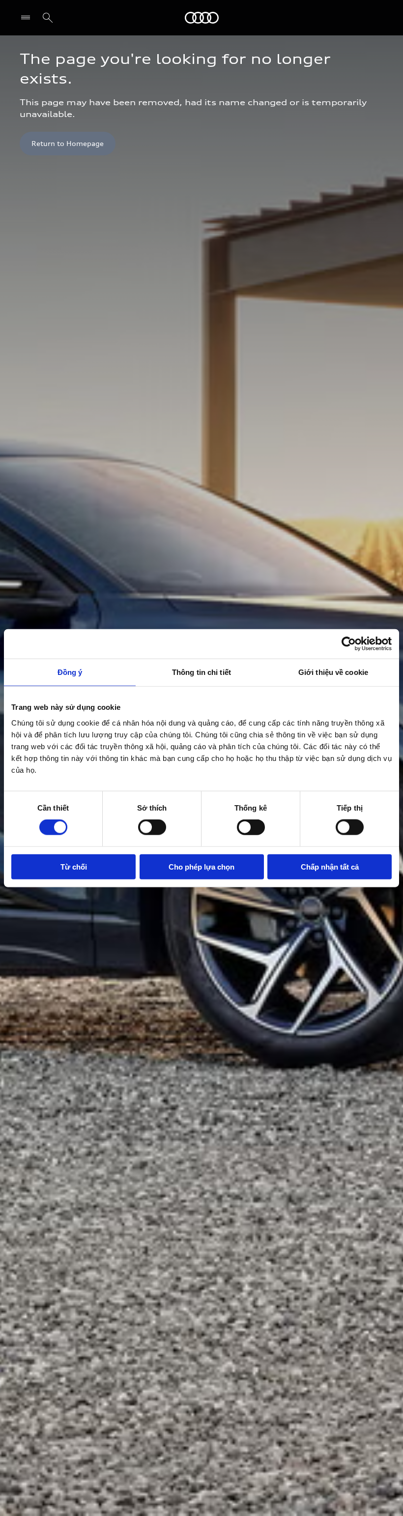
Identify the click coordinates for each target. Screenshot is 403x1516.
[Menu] (28, 17)
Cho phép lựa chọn (201, 866)
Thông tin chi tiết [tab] (201, 672)
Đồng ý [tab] (70, 672)
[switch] (152, 827)
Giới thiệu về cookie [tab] (333, 672)
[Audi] (202, 18)
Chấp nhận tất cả (330, 866)
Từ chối (73, 866)
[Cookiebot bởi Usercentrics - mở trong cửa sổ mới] (349, 644)
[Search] (47, 17)
